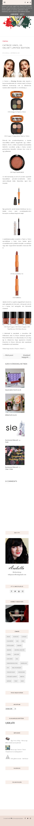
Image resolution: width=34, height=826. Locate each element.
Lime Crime (9, 658)
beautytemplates (18, 818)
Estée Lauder (10, 645)
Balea (8, 636)
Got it (22, 14)
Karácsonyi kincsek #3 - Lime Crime (13, 468)
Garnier (19, 645)
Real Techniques (16, 667)
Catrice (5, 41)
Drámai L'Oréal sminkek (17, 612)
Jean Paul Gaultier (19, 650)
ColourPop (10, 641)
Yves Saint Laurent (12, 676)
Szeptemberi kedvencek (13, 390)
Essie (23, 641)
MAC (17, 658)
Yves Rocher (21, 672)
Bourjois (15, 636)
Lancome (16, 654)
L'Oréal (9, 654)
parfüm (22, 676)
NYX (8, 667)
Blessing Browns (16, 81)
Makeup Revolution (12, 663)
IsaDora (9, 650)
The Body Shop (11, 672)
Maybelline (24, 663)
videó (22, 681)
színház (9, 681)
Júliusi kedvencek (11, 415)
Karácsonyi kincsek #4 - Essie (13, 441)
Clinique (24, 636)
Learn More (14, 14)
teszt (15, 681)
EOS (17, 641)
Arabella (7, 53)
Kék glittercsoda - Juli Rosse (19, 758)
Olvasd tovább (17, 615)
